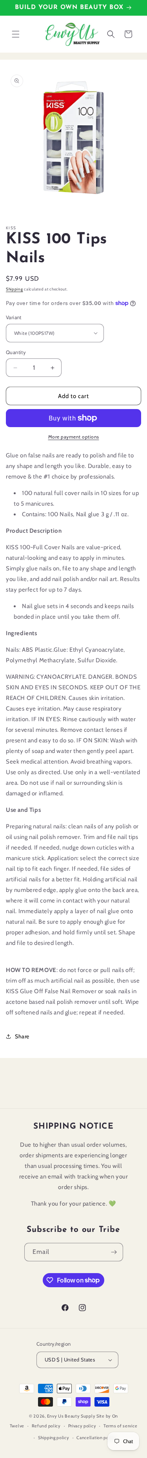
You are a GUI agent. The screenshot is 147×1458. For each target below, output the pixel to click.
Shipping (14, 289)
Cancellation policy (96, 1437)
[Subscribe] (114, 1252)
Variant (14, 317)
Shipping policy (53, 1437)
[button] (15, 34)
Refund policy (46, 1426)
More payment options (73, 437)
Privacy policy (82, 1426)
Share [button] (22, 1036)
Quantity (16, 352)
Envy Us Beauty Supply (71, 1416)
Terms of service (120, 1426)
